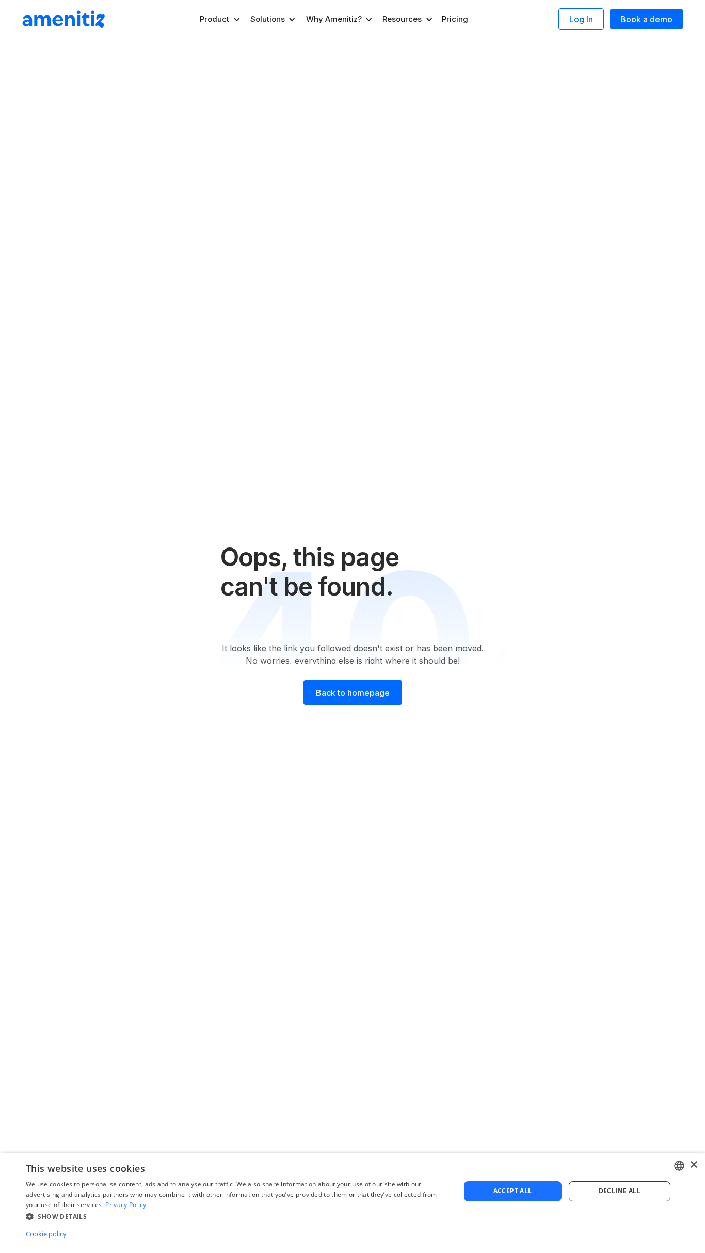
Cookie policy (46, 1234)
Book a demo (646, 19)
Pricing (455, 19)
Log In (581, 19)
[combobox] (679, 1166)
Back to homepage (353, 692)
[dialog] (352, 1203)
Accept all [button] (512, 1190)
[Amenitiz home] (63, 19)
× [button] (693, 1165)
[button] (220, 19)
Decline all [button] (619, 1190)
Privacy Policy (125, 1204)
